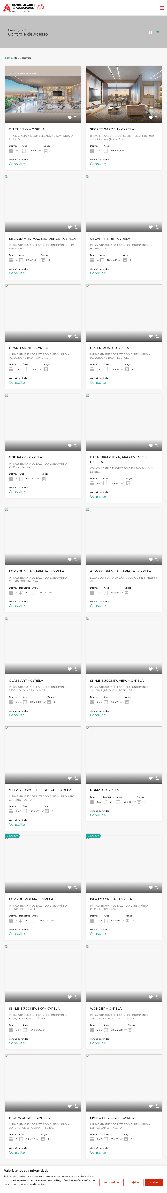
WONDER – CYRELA (106, 1008)
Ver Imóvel (43, 111)
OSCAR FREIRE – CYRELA (110, 239)
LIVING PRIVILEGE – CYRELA (113, 1118)
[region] (83, 1179)
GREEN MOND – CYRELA (109, 348)
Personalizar (111, 1182)
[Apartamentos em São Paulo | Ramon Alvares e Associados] (23, 11)
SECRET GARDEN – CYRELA (112, 129)
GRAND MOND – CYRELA (29, 348)
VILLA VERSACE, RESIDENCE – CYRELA (40, 790)
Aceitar (154, 1182)
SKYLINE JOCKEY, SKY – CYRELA (34, 1008)
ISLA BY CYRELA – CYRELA (111, 899)
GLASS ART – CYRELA (26, 680)
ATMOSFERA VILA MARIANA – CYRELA (120, 571)
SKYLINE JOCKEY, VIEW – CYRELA (117, 680)
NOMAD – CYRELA (104, 790)
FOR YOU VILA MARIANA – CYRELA (36, 571)
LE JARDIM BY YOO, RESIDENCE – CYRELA (42, 239)
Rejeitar (134, 1182)
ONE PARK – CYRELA (25, 457)
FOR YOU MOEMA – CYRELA (31, 899)
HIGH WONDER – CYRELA (29, 1118)
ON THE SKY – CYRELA (27, 129)
